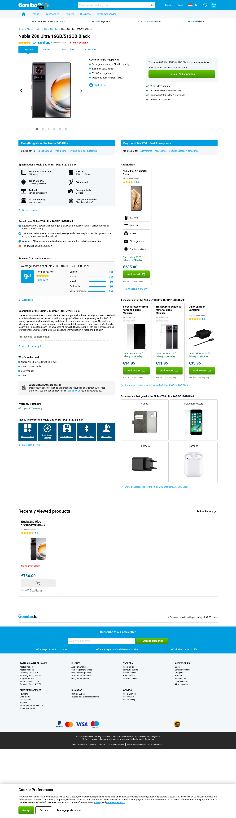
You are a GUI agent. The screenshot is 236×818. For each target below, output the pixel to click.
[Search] (152, 5)
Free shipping (138, 281)
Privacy (92, 745)
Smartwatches (181, 681)
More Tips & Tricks (31, 445)
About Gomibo (129, 694)
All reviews (27, 300)
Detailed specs (29, 210)
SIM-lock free (100, 85)
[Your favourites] (205, 5)
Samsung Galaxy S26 (29, 673)
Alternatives (146, 151)
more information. (146, 739)
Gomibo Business (79, 694)
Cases (177, 667)
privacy (97, 802)
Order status (25, 697)
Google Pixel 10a (27, 678)
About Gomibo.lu (79, 745)
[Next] (81, 90)
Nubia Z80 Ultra (51, 29)
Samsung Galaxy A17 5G (30, 684)
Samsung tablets (130, 670)
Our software (128, 697)
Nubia (38, 29)
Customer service (106, 14)
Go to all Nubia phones (136, 289)
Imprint (102, 745)
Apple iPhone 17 (27, 667)
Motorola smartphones (81, 675)
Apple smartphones (79, 667)
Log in (181, 5)
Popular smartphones (33, 663)
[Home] (23, 14)
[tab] (37, 129)
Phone (35, 14)
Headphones (180, 678)
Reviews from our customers (83, 151)
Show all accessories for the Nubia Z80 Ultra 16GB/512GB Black (156, 385)
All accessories (181, 684)
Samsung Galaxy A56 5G (30, 675)
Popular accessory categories (183, 151)
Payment (24, 694)
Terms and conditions (136, 745)
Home (21, 29)
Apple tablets (129, 667)
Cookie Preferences (116, 745)
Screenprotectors (182, 670)
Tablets (70, 14)
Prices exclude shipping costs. (148, 736)
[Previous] (21, 90)
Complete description (32, 346)
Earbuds (178, 675)
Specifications (45, 151)
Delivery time (25, 700)
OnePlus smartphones (81, 673)
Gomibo (127, 690)
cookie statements (115, 802)
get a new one (75, 390)
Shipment (24, 702)
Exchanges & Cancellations (31, 705)
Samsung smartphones (81, 670)
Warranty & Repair (27, 708)
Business (85, 14)
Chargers (179, 673)
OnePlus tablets (130, 678)
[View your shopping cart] (214, 5)
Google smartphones (80, 678)
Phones (75, 663)
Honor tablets (129, 675)
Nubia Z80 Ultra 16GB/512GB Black (76, 29)
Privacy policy (129, 700)
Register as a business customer (85, 697)
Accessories (52, 14)
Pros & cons (60, 151)
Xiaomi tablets (129, 673)
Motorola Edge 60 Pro (29, 681)
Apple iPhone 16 (27, 670)
